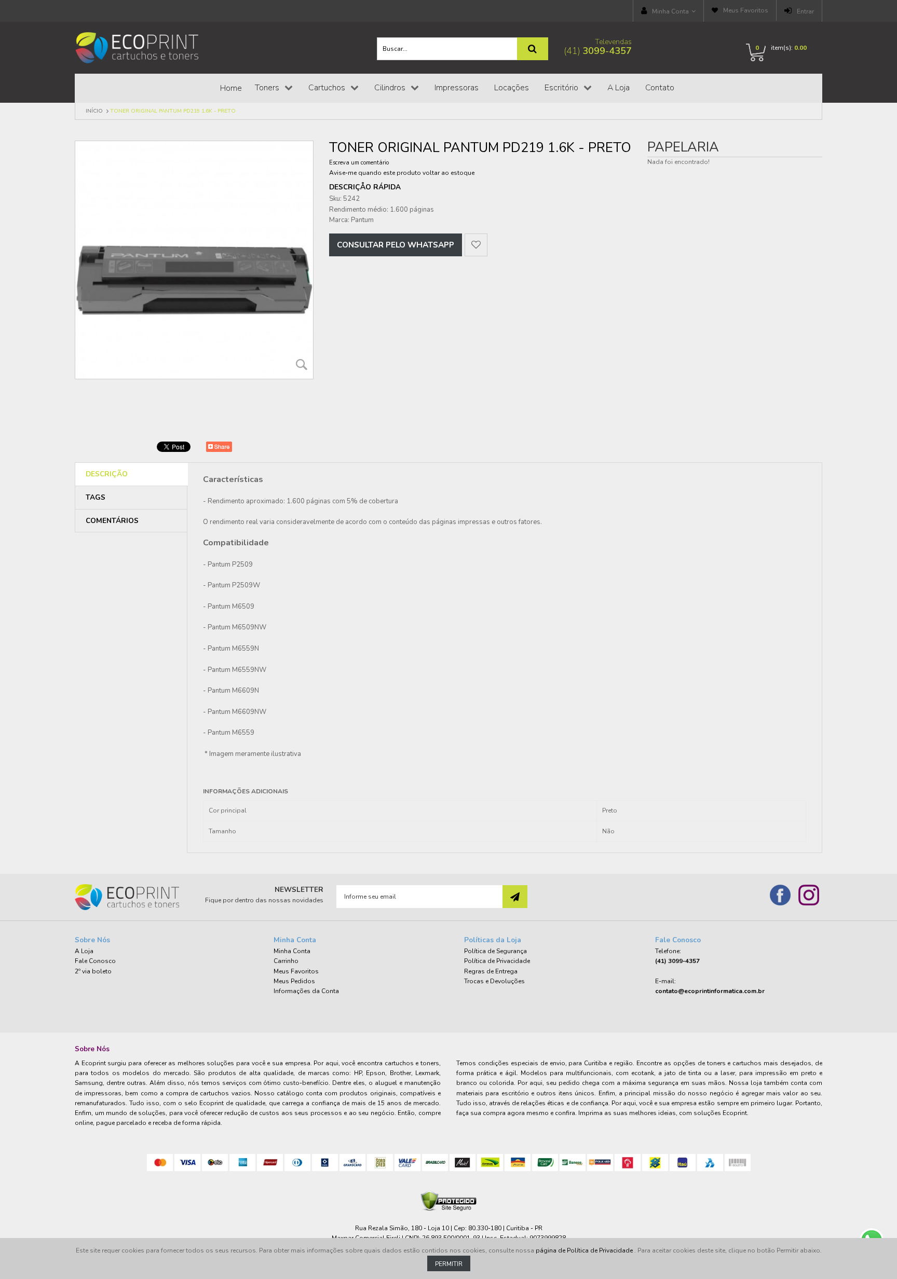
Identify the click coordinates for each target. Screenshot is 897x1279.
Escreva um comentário (359, 163)
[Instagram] (809, 895)
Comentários (112, 521)
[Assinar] (514, 896)
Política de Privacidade (497, 961)
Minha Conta (670, 11)
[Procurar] (532, 48)
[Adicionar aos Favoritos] (476, 245)
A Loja (84, 951)
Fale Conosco (95, 961)
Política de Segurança (495, 951)
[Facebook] (780, 895)
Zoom (301, 364)
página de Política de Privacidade (585, 1250)
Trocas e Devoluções (494, 981)
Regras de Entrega (491, 971)
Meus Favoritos (745, 10)
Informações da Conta (306, 991)
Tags (95, 497)
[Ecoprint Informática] (137, 47)
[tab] (131, 474)
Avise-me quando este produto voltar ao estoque (401, 173)
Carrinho (286, 961)
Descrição (107, 474)
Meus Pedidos (294, 981)
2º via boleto (93, 971)
